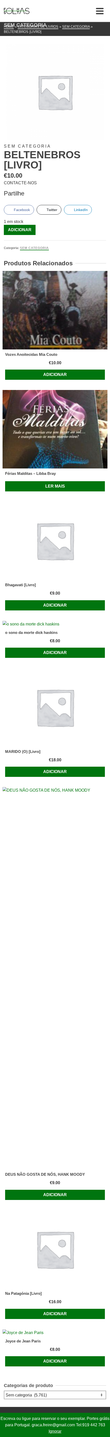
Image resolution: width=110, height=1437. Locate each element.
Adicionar (19, 230)
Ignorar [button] (55, 1431)
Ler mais (55, 486)
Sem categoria (34, 248)
